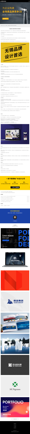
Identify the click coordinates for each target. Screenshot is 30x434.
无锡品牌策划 (5, 205)
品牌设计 (6, 25)
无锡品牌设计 (2, 205)
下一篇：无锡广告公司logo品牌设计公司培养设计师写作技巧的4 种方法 (8, 192)
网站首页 (15, 423)
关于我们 (15, 426)
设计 (4, 25)
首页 (3, 25)
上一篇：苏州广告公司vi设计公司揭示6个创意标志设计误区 (6, 191)
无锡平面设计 (8, 205)
